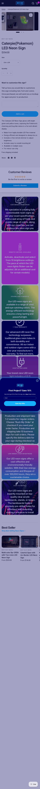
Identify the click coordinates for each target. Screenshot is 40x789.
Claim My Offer (20, 403)
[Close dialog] (37, 381)
